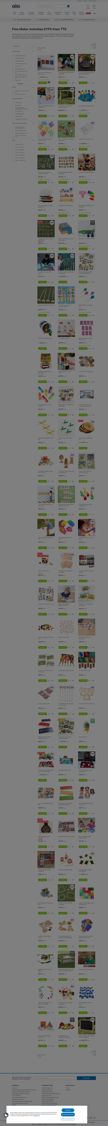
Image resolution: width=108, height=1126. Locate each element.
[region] (46, 1114)
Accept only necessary (68, 1114)
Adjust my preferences (68, 1119)
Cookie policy (36, 1115)
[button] (6, 1115)
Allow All (67, 1110)
